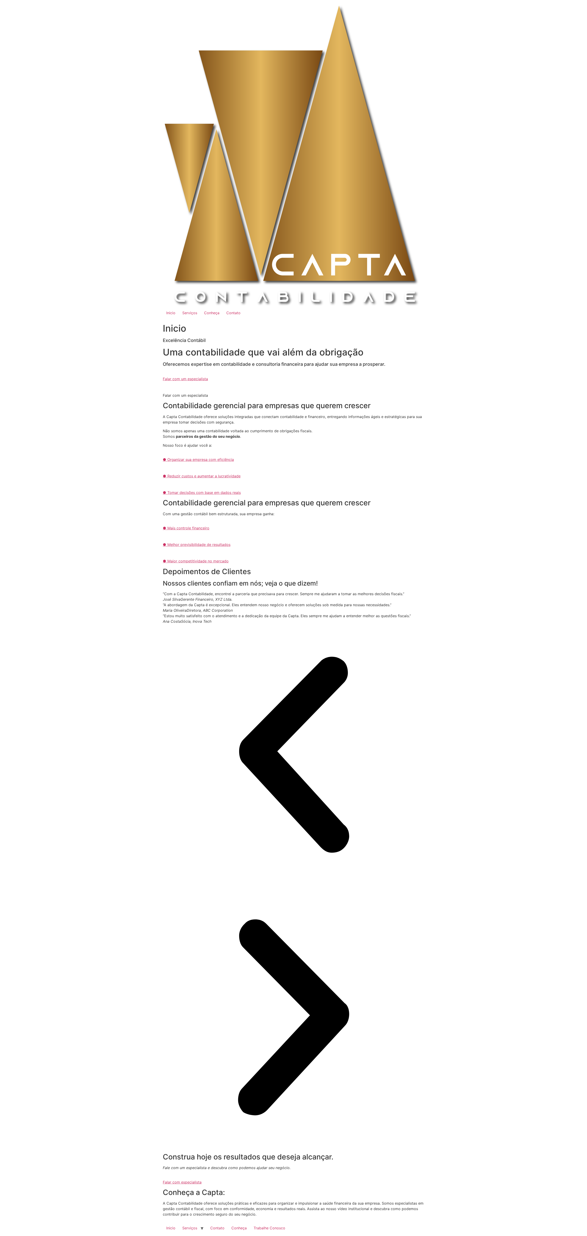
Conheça (211, 313)
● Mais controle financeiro (186, 528)
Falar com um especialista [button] (185, 395)
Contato (233, 313)
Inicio (170, 313)
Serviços (189, 313)
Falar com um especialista (185, 379)
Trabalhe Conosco (269, 1228)
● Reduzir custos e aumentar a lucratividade (202, 476)
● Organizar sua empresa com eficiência (198, 459)
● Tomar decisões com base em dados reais (202, 492)
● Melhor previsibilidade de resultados (196, 544)
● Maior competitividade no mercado (196, 561)
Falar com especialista (182, 1182)
